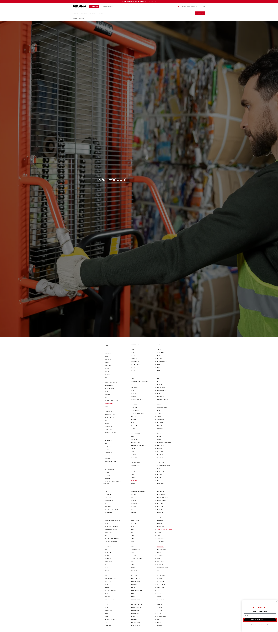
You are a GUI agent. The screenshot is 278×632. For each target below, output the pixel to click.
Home (74, 18)
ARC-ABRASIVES (109, 403)
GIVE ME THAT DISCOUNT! (260, 619)
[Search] (178, 6)
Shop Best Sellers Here (151, 1)
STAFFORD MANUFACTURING (164, 529)
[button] (200, 6)
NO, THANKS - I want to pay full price (260, 624)
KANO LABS (134, 480)
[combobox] (140, 6)
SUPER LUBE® (160, 547)
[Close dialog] (276, 602)
